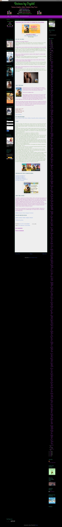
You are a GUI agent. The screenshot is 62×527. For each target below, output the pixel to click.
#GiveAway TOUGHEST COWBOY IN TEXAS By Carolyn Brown (51, 97)
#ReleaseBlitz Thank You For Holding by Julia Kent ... (51, 293)
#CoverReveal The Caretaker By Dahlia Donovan (51, 416)
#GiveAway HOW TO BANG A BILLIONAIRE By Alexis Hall (51, 284)
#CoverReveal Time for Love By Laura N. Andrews (51, 107)
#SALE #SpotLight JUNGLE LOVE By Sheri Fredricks (51, 279)
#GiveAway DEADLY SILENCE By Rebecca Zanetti (51, 150)
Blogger (36, 525)
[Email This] (32, 223)
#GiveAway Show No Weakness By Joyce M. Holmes (51, 344)
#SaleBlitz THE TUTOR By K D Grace (51, 380)
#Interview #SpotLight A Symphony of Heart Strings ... (51, 161)
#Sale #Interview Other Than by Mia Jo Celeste (51, 317)
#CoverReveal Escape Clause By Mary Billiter (51, 257)
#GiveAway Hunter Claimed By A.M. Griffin (51, 103)
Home (8, 16)
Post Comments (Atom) (33, 257)
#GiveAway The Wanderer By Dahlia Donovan (51, 82)
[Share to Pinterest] (35, 223)
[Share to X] (34, 223)
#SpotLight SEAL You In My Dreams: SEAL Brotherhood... (51, 219)
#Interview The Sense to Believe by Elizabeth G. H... (51, 86)
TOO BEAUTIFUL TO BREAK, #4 (21, 179)
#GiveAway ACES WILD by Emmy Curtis (51, 62)
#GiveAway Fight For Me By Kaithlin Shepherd (51, 183)
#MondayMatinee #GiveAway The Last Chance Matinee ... (51, 350)
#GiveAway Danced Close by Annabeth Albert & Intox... (51, 213)
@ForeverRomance (21, 225)
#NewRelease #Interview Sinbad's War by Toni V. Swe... (51, 272)
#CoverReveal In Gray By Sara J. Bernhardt (51, 225)
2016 (50, 451)
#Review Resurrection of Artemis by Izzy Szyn (51, 360)
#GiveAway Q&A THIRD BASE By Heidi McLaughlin (51, 365)
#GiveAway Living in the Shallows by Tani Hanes (51, 198)
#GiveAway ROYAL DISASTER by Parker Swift (51, 437)
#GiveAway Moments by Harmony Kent (51, 289)
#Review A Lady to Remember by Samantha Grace (51, 262)
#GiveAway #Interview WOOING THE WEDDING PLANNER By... (51, 396)
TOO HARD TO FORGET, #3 (20, 178)
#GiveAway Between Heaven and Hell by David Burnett (51, 427)
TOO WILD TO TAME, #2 (20, 176)
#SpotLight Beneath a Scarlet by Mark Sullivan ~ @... (51, 71)
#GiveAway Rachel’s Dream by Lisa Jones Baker (51, 92)
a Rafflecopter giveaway (19, 220)
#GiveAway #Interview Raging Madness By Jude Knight (51, 135)
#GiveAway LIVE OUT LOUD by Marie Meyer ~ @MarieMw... (51, 76)
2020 (50, 40)
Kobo (44, 118)
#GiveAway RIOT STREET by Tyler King (51, 66)
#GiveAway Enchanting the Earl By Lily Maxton (51, 123)
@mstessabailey (27, 225)
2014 (50, 453)
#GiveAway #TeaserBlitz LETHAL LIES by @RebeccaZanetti (51, 208)
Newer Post (17, 253)
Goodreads (31, 212)
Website (16, 217)
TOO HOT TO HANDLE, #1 (20, 175)
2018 (50, 42)
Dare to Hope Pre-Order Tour (14, 16)
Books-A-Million (28, 118)
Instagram (27, 212)
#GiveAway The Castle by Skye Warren (51, 405)
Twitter (24, 212)
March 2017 (52, 445)
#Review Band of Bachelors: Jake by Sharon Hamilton (51, 192)
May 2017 (51, 57)
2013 (50, 454)
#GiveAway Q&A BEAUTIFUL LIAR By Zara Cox (51, 322)
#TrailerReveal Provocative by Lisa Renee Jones (51, 299)
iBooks (37, 118)
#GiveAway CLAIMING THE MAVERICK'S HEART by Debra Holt (51, 113)
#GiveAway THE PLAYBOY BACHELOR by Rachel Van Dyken (51, 327)
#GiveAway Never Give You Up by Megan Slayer (51, 376)
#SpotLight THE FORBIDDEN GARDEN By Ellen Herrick (51, 410)
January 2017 (52, 449)
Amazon (16, 118)
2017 (50, 43)
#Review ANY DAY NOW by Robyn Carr (51, 312)
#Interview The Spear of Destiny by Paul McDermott (51, 229)
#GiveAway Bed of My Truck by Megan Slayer (51, 384)
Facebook (20, 212)
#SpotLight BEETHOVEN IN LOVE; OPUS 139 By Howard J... (51, 422)
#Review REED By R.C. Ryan (51, 145)
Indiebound (41, 118)
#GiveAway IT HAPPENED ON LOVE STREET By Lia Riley (51, 155)
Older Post (44, 253)
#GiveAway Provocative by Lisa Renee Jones (51, 188)
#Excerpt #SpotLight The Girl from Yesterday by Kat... (51, 266)
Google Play (33, 118)
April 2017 (51, 59)
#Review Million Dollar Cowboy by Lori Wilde (51, 173)
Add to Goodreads (18, 114)
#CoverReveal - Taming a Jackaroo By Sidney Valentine (51, 441)
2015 (50, 452)
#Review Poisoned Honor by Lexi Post (51, 401)
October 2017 (52, 48)
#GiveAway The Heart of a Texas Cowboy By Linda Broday (51, 118)
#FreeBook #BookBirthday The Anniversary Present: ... (51, 167)
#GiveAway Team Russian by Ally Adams (51, 304)
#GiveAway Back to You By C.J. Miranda (51, 308)
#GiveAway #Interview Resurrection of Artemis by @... (51, 177)
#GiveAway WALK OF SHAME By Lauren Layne (51, 239)
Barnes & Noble (21, 118)
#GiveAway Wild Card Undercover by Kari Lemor (51, 338)
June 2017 (51, 55)
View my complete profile (52, 462)
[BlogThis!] (33, 223)
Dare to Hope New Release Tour (24, 16)
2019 (50, 41)
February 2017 (51, 447)
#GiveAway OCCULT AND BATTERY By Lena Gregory (51, 333)
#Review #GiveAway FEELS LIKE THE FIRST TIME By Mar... (51, 141)
